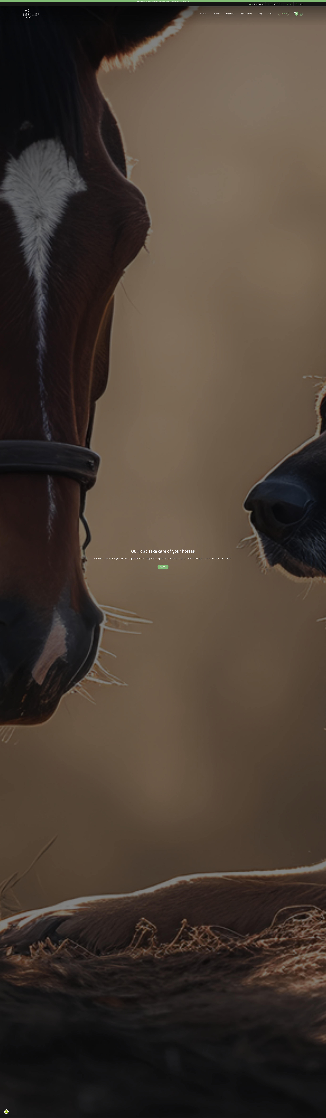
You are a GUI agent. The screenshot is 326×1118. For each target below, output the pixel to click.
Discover (163, 567)
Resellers (229, 14)
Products (216, 14)
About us (203, 14)
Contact (283, 14)
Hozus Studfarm (246, 14)
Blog (260, 14)
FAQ (270, 14)
